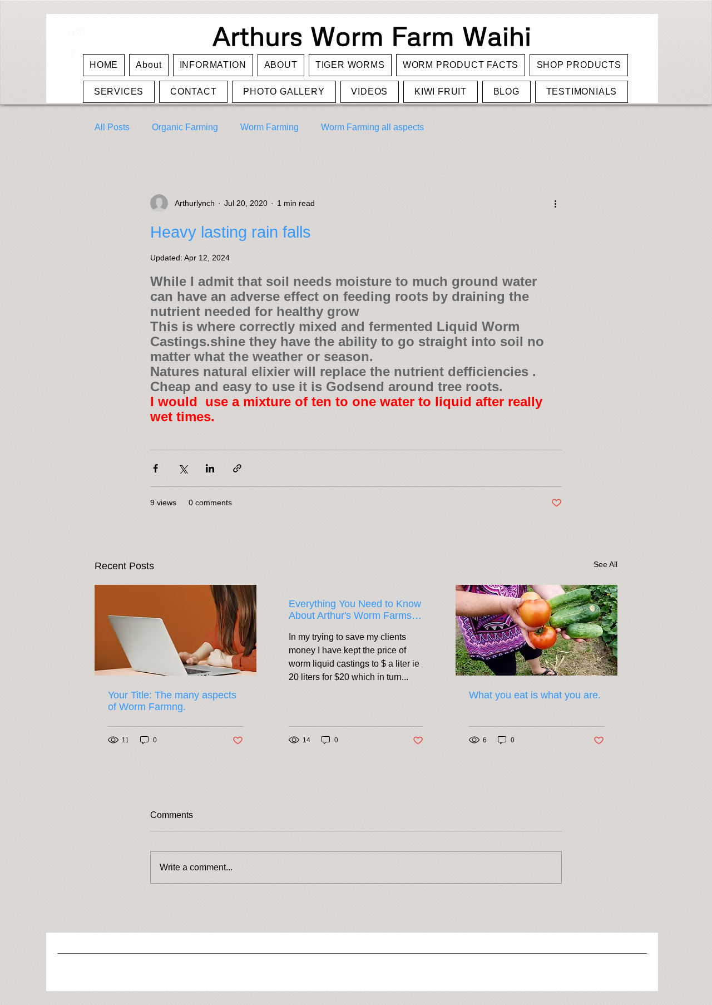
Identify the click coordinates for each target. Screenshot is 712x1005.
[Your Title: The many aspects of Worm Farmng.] (175, 630)
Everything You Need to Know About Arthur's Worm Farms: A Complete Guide (356, 610)
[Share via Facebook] (155, 468)
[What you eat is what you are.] (536, 630)
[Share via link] (237, 468)
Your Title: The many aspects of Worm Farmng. (172, 700)
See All (605, 564)
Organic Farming (185, 127)
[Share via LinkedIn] (210, 468)
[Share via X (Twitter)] (182, 468)
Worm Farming (269, 127)
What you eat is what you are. (535, 695)
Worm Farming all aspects (372, 127)
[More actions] (555, 203)
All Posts (112, 127)
